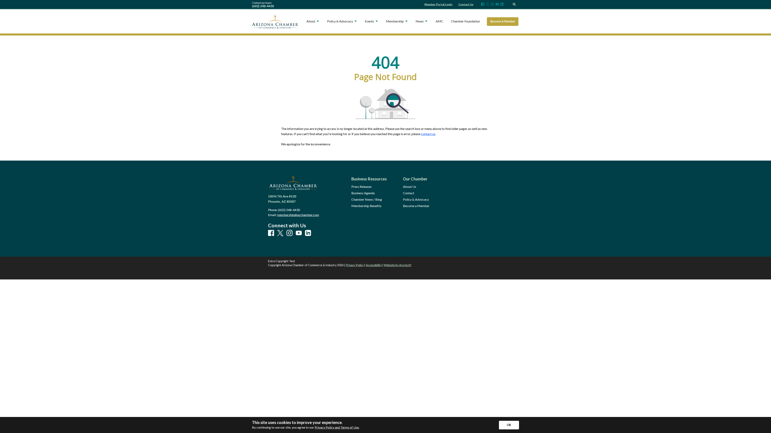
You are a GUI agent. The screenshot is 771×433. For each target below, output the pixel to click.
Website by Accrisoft (397, 265)
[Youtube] (497, 4)
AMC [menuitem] (439, 21)
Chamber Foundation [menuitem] (465, 21)
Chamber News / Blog (366, 199)
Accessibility (374, 265)
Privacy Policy (355, 265)
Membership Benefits (366, 205)
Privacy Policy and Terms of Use (337, 427)
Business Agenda (363, 193)
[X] (487, 4)
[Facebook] (482, 4)
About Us (409, 186)
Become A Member (502, 21)
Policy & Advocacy (416, 199)
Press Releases (361, 186)
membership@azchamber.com (298, 215)
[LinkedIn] (502, 4)
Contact (408, 193)
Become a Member (416, 205)
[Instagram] (492, 4)
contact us (428, 134)
